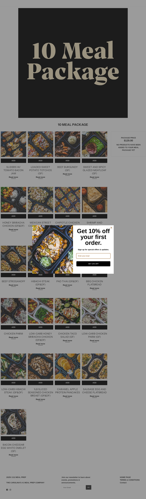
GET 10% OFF (93, 264)
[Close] (111, 227)
